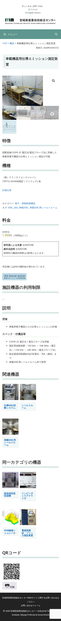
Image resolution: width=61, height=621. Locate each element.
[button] (53, 81)
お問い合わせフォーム (30, 605)
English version (34, 12)
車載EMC (23, 207)
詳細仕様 (6, 190)
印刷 (12, 586)
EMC (10, 207)
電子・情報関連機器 (25, 203)
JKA (16, 207)
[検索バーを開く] (56, 34)
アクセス (34, 9)
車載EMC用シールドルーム (43, 207)
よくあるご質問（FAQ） (34, 6)
